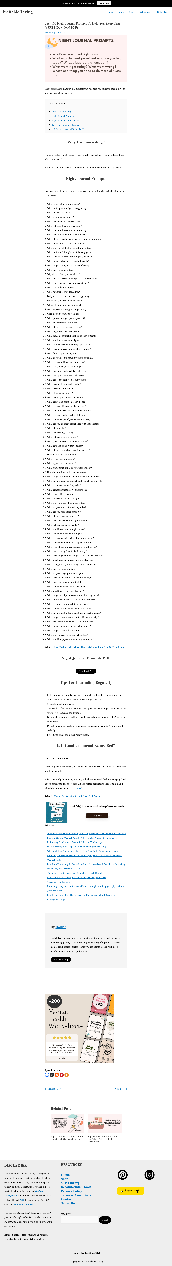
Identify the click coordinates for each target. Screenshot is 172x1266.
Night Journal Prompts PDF (65, 120)
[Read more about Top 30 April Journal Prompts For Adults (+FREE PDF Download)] (105, 1123)
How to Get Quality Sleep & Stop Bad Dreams (77, 796)
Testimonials (145, 11)
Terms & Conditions (76, 1194)
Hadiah (61, 926)
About (121, 11)
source (78, 788)
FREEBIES (161, 11)
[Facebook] (47, 1075)
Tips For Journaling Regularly (66, 124)
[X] (52, 1075)
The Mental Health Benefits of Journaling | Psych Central (74, 872)
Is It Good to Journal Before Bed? (68, 129)
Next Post (121, 1088)
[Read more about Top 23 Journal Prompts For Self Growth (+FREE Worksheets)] (67, 1123)
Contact (67, 1199)
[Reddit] (57, 1075)
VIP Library (70, 1182)
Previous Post (53, 1088)
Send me (104, 3)
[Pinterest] (62, 1075)
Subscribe (68, 1203)
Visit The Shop (60, 959)
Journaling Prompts (54, 32)
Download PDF (86, 671)
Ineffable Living (18, 12)
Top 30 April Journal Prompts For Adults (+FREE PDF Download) (103, 1139)
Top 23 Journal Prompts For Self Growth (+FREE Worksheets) (67, 1138)
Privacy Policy (71, 1190)
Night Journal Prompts (63, 115)
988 (22, 1200)
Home (110, 11)
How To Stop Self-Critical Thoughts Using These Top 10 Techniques (89, 647)
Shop (131, 11)
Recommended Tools (76, 1186)
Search (105, 1220)
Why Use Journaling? (62, 111)
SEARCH (66, 1214)
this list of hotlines (23, 1204)
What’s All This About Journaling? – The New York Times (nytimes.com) (82, 851)
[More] (66, 1075)
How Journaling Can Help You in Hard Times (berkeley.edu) (76, 846)
